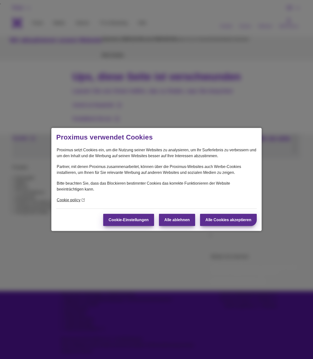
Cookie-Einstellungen (129, 220)
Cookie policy (68, 200)
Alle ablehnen (177, 220)
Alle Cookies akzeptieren (228, 220)
